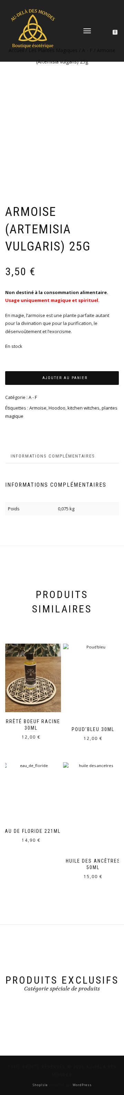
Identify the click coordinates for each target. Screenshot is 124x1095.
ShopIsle (41, 1085)
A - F (33, 397)
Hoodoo (57, 408)
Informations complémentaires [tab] (53, 456)
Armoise (37, 408)
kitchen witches (84, 408)
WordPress (82, 1085)
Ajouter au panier (64, 378)
